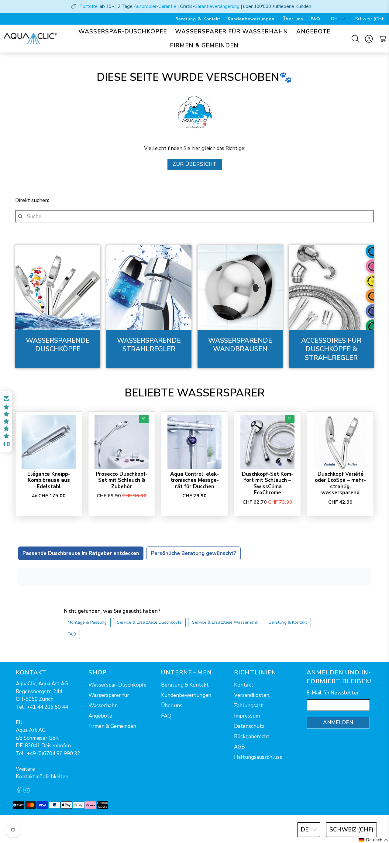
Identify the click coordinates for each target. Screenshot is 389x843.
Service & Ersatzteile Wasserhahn (225, 622)
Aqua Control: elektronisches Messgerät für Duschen (194, 480)
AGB (239, 746)
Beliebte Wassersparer (195, 393)
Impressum (247, 715)
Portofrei (88, 6)
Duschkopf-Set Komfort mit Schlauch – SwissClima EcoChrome (267, 483)
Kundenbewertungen (251, 18)
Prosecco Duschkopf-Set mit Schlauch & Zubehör (122, 480)
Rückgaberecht (252, 736)
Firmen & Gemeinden (204, 46)
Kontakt (243, 684)
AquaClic (37, 829)
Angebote (313, 32)
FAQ (315, 18)
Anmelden (338, 722)
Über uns (292, 18)
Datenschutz (249, 726)
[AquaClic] (30, 38)
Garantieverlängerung (216, 6)
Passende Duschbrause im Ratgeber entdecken (80, 553)
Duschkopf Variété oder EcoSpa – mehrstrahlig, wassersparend (340, 483)
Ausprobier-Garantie (155, 6)
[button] (6, 421)
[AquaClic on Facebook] (19, 791)
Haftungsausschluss (258, 757)
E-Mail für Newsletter (333, 692)
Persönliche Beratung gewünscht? (193, 553)
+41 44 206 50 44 (47, 707)
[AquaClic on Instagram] (26, 791)
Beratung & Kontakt (197, 18)
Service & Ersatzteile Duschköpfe (149, 622)
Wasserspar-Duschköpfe (122, 32)
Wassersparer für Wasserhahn (231, 32)
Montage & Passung (87, 622)
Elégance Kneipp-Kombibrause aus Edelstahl (48, 480)
